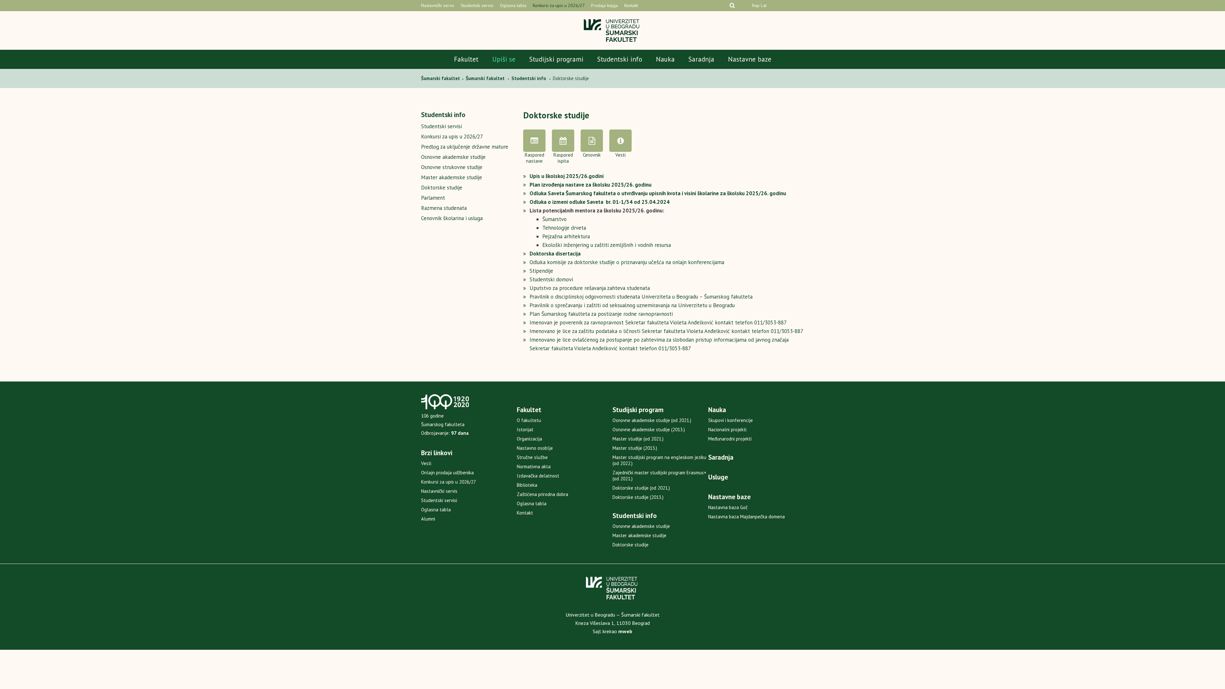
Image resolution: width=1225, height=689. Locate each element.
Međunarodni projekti (730, 439)
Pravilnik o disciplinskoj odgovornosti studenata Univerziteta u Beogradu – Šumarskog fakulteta (641, 296)
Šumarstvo (554, 219)
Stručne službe (532, 457)
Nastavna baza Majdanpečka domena (746, 517)
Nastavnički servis (437, 5)
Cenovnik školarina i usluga (452, 218)
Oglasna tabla (513, 5)
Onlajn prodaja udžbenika (447, 473)
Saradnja (701, 59)
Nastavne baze (749, 59)
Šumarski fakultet (441, 78)
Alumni (428, 519)
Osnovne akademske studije (453, 156)
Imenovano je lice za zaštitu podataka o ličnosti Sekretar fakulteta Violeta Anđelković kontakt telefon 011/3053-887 (666, 331)
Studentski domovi (551, 279)
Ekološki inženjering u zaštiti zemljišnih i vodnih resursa (606, 244)
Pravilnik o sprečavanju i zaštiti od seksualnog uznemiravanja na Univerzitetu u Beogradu (632, 305)
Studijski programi (556, 59)
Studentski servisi (477, 5)
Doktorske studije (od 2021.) (641, 488)
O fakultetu (529, 420)
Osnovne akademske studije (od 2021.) (651, 420)
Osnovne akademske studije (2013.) (648, 429)
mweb (625, 631)
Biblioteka (527, 485)
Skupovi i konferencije (730, 420)
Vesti (426, 463)
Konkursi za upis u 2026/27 (559, 5)
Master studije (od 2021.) (638, 439)
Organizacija (529, 439)
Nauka (665, 59)
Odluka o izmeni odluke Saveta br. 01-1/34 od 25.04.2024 (600, 201)
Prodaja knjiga (604, 5)
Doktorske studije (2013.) (638, 497)
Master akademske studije (451, 177)
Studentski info (619, 59)
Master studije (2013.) (634, 448)
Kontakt (631, 5)
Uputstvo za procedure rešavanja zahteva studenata (590, 288)
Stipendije (541, 270)
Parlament (433, 197)
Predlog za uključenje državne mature (464, 146)
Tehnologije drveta (564, 227)
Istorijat (525, 429)
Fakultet (466, 59)
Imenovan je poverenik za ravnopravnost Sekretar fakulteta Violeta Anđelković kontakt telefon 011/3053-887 (658, 322)
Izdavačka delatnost (538, 476)
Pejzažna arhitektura (566, 236)
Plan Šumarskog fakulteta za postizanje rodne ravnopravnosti (601, 313)
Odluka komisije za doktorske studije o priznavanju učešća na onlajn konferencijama (627, 262)
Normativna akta (534, 466)
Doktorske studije (441, 187)
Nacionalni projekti (727, 429)
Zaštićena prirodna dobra (542, 494)
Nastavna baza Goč (728, 507)
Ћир (755, 5)
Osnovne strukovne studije (451, 167)
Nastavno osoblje (535, 448)
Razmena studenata (444, 207)
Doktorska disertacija (555, 253)
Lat (764, 5)
